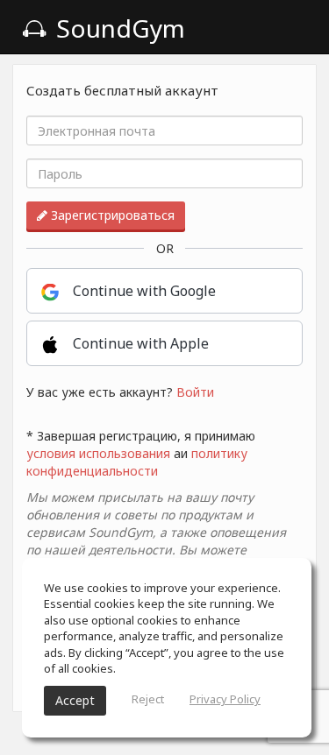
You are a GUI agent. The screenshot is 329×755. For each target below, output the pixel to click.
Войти (195, 392)
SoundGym (117, 28)
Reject (148, 699)
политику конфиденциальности (136, 462)
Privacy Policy (225, 699)
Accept (75, 700)
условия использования (98, 453)
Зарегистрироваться (111, 215)
